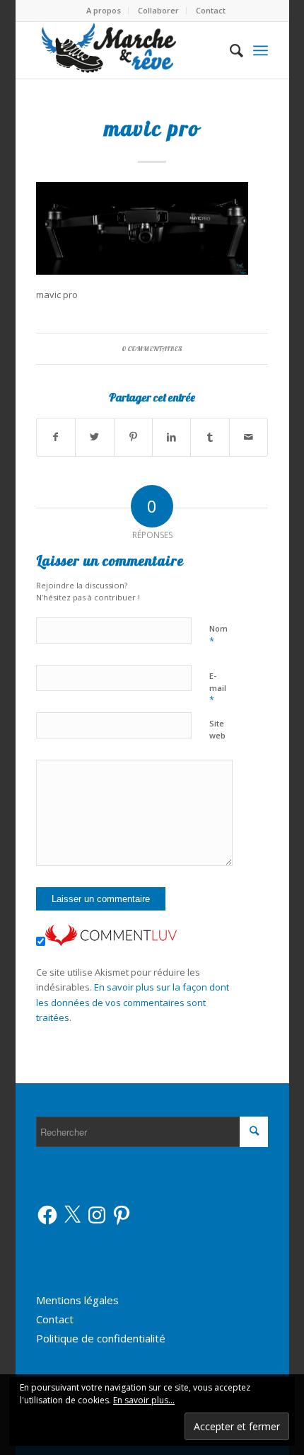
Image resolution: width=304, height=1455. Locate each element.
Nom (218, 635)
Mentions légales (77, 1300)
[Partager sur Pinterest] (133, 436)
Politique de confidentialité (100, 1338)
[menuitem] (104, 10)
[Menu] (260, 50)
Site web (217, 729)
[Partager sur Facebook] (56, 436)
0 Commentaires (152, 348)
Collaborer (158, 10)
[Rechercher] (229, 50)
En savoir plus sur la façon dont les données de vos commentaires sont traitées (132, 1002)
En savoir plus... (144, 1400)
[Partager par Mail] (249, 436)
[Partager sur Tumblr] (209, 436)
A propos (103, 10)
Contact (211, 10)
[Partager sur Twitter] (94, 436)
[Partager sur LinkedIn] (171, 436)
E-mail (217, 688)
